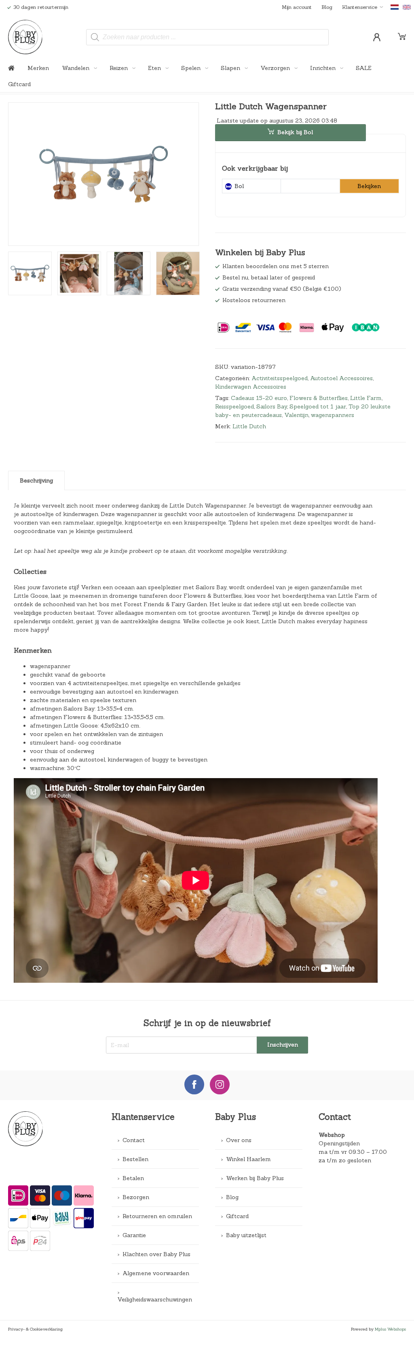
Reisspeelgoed (234, 406)
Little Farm (366, 398)
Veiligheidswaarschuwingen (154, 1299)
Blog (326, 7)
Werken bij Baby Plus (255, 1178)
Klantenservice (359, 7)
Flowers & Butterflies (318, 398)
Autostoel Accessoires (341, 378)
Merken (38, 68)
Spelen (191, 68)
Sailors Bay (271, 406)
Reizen (119, 68)
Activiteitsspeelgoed (279, 378)
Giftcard (19, 84)
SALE (364, 68)
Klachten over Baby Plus (156, 1254)
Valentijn (296, 415)
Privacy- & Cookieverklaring (35, 1329)
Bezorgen (136, 1197)
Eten (155, 68)
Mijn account (297, 7)
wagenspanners (332, 415)
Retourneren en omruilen (157, 1216)
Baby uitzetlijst (246, 1235)
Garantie (134, 1235)
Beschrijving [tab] (36, 480)
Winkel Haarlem (248, 1159)
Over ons (238, 1140)
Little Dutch (249, 426)
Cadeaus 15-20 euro (259, 398)
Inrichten (323, 68)
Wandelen (76, 68)
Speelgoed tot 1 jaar (317, 406)
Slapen (231, 68)
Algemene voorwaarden (156, 1273)
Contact (134, 1140)
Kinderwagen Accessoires (250, 386)
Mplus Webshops (390, 1329)
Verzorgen (275, 68)
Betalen (133, 1178)
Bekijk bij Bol (295, 132)
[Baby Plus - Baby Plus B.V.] (25, 37)
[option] (103, 174)
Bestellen (135, 1159)
